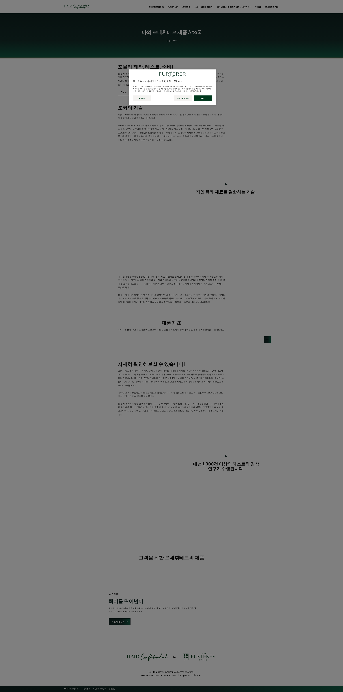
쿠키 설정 (142, 98)
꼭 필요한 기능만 (183, 98)
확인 (202, 98)
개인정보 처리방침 (195, 91)
